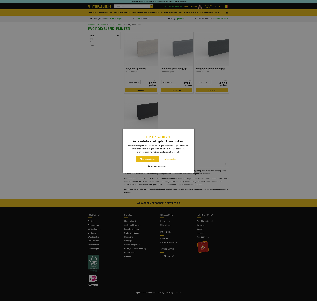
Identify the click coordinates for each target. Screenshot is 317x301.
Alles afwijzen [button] (170, 159)
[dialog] (158, 150)
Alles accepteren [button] (147, 159)
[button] (158, 166)
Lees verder (176, 152)
